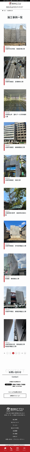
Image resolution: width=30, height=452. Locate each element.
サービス (15, 425)
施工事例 (15, 419)
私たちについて (15, 422)
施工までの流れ (15, 428)
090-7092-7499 (18, 384)
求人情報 (15, 433)
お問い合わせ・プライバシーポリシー (15, 439)
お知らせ (15, 436)
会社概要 (15, 431)
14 (25, 353)
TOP (5, 10)
